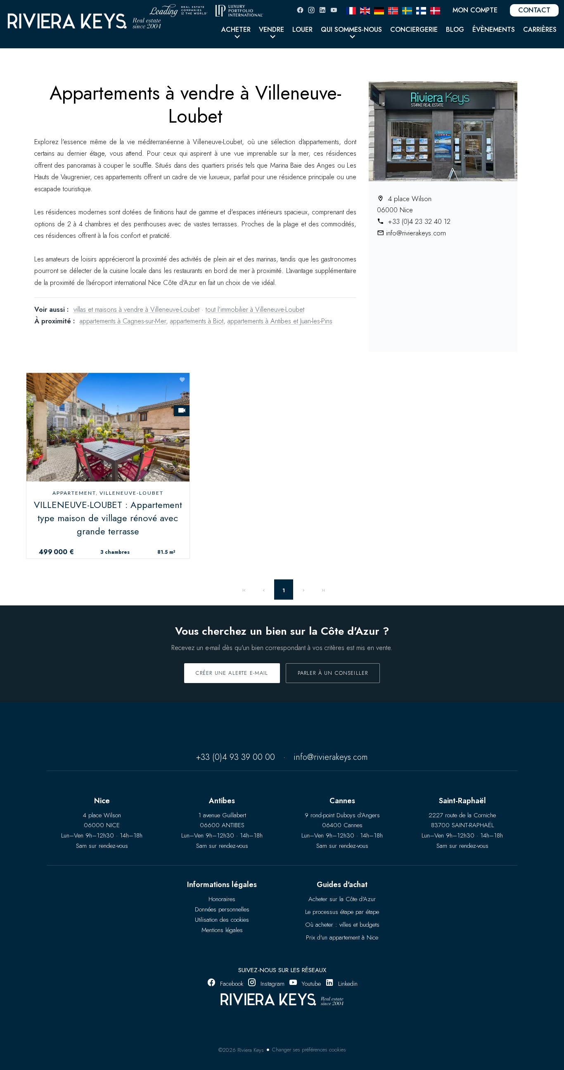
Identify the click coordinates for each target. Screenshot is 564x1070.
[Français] (351, 10)
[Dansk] (435, 10)
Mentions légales (222, 930)
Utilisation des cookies (222, 919)
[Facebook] (300, 10)
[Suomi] (421, 10)
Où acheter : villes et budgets (342, 924)
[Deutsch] (379, 10)
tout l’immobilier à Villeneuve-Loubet (255, 309)
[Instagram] (311, 10)
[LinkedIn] (322, 10)
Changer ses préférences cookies (309, 1049)
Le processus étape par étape (342, 911)
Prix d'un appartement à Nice (342, 937)
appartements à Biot (196, 321)
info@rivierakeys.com (416, 233)
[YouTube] (333, 10)
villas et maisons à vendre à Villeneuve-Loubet (136, 309)
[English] (365, 10)
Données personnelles (222, 909)
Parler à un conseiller (333, 673)
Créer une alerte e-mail (232, 673)
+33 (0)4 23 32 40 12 (418, 221)
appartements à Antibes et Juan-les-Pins (279, 321)
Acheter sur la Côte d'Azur (342, 899)
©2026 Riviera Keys (241, 1050)
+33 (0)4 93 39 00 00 (235, 757)
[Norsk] (393, 10)
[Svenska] (407, 10)
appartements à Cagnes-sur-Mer (123, 321)
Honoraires (222, 899)
